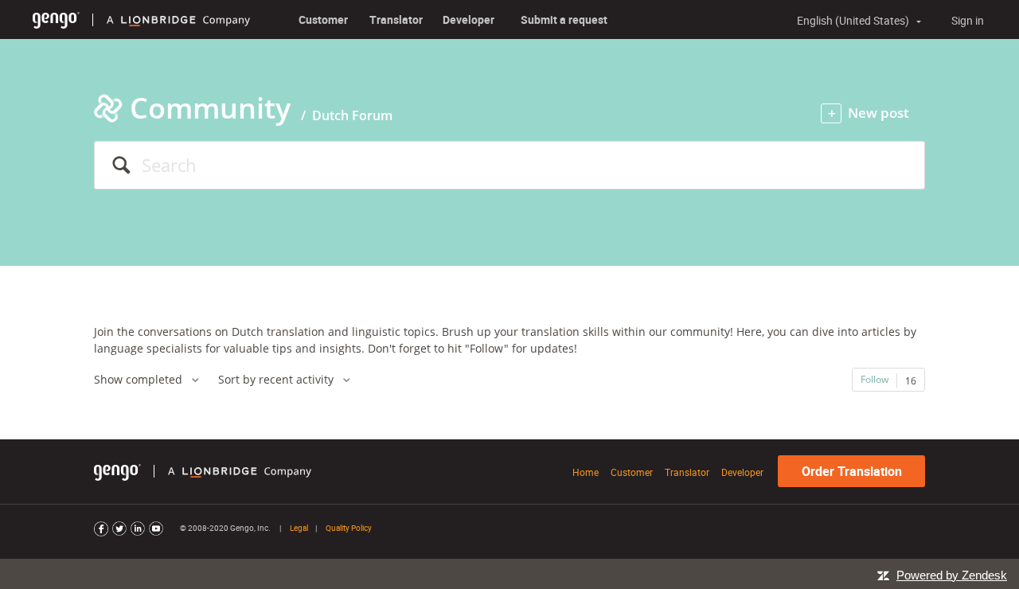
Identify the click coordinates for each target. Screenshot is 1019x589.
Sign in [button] (967, 20)
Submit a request (564, 19)
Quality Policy (349, 527)
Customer (323, 19)
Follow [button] (874, 379)
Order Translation (852, 471)
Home (585, 472)
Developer (468, 19)
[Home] (56, 19)
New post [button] (878, 112)
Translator (396, 19)
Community (210, 107)
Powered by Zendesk (951, 575)
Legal (299, 527)
